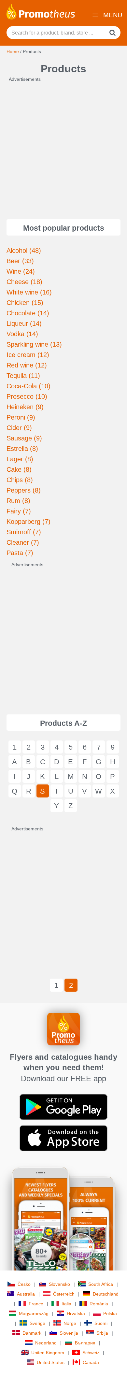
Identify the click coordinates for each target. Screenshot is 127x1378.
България (85, 1342)
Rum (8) (18, 500)
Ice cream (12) (28, 354)
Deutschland (106, 1294)
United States (50, 1362)
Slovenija (69, 1333)
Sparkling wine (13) (34, 344)
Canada (91, 1362)
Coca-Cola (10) (28, 386)
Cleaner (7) (23, 542)
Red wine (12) (27, 365)
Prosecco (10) (27, 396)
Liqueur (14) (24, 323)
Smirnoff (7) (24, 532)
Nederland (46, 1342)
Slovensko (59, 1284)
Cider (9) (19, 427)
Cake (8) (19, 469)
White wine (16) (29, 292)
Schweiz (90, 1352)
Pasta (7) (20, 552)
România (99, 1303)
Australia (26, 1294)
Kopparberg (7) (28, 521)
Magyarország (34, 1313)
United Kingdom (47, 1352)
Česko (24, 1284)
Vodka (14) (22, 333)
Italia (66, 1303)
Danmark (31, 1333)
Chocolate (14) (28, 313)
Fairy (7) (19, 511)
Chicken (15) (25, 302)
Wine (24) (21, 271)
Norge (70, 1323)
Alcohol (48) (24, 250)
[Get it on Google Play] (63, 1106)
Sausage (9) (24, 438)
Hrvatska (76, 1313)
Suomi (100, 1323)
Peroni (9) (21, 417)
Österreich (64, 1294)
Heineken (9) (25, 406)
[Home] (41, 11)
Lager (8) (20, 459)
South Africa (100, 1284)
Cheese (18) (24, 281)
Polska (110, 1313)
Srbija (102, 1333)
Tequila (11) (23, 375)
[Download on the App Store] (63, 1138)
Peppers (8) (24, 490)
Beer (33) (20, 261)
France (36, 1303)
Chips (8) (20, 479)
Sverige (37, 1323)
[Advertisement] (63, 145)
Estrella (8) (22, 448)
